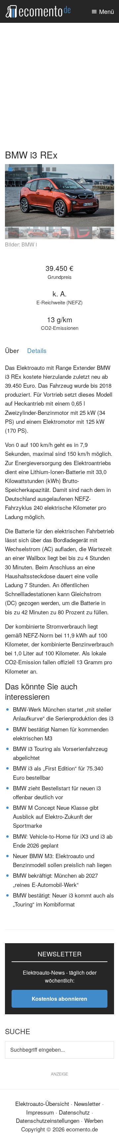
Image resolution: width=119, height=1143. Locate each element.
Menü (106, 11)
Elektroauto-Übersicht (42, 1103)
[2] (17, 169)
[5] (35, 169)
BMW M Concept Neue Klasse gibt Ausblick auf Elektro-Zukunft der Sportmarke (56, 816)
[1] (10, 169)
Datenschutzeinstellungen (47, 1120)
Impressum (40, 1112)
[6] (42, 169)
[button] (105, 195)
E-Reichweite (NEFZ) (59, 302)
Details (37, 350)
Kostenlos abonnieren (59, 998)
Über (12, 350)
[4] (29, 169)
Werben (93, 1120)
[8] (54, 169)
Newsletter (87, 1103)
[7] (48, 169)
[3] (23, 169)
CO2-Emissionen (59, 328)
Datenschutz (74, 1112)
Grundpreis (60, 277)
